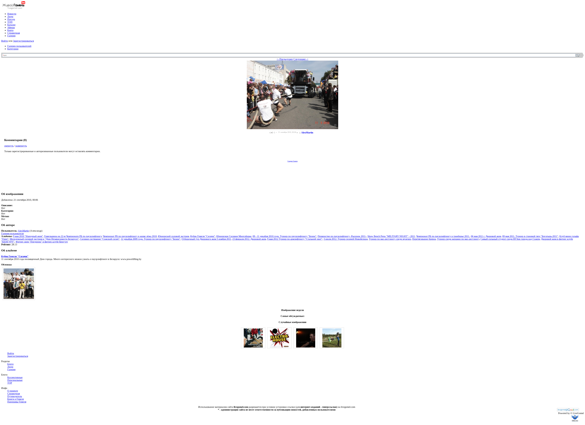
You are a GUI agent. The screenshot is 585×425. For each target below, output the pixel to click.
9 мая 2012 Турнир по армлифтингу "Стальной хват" (294, 239)
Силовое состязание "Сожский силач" (100, 239)
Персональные (15, 380)
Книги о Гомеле (15, 399)
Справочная (13, 33)
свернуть (9, 146)
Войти (4, 41)
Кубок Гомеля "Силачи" (202, 236)
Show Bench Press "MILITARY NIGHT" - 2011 (391, 236)
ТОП (9, 22)
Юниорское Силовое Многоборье (233, 236)
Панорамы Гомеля (16, 401)
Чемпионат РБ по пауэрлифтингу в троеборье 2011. (443, 236)
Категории (12, 49)
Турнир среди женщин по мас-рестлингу (458, 239)
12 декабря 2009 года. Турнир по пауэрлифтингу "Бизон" (150, 239)
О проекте (12, 391)
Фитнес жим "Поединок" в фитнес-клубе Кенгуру (42, 241)
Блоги (10, 364)
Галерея (11, 35)
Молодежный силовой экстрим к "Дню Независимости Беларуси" (44, 239)
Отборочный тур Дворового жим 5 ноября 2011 (206, 239)
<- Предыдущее (285, 59)
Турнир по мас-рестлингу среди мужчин (390, 239)
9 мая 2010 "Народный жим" (28, 236)
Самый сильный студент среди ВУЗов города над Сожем (510, 239)
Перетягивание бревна (424, 239)
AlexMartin (307, 132)
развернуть (21, 146)
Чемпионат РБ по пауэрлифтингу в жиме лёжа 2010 (130, 236)
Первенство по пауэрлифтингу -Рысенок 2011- (342, 236)
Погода (11, 19)
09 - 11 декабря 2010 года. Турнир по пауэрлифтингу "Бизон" (284, 236)
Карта (10, 30)
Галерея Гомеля (292, 161)
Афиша (11, 27)
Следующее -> (300, 59)
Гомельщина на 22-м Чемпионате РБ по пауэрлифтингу (73, 236)
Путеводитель (14, 396)
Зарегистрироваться (23, 41)
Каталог (11, 24)
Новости (11, 13)
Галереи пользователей (19, 46)
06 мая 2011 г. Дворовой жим (486, 236)
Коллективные (15, 377)
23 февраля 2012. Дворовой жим (249, 239)
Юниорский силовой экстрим (173, 236)
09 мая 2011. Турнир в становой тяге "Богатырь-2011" (530, 236)
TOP (9, 383)
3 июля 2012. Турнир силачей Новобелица (346, 239)
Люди (10, 16)
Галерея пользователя (12, 233)
